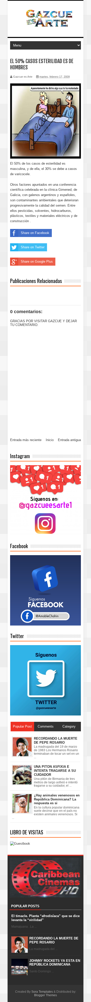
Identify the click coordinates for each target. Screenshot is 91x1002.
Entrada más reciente (25, 440)
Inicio (50, 440)
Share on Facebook (35, 233)
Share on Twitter (32, 247)
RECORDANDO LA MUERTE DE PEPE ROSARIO (53, 940)
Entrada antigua (69, 440)
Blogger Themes (45, 995)
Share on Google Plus (37, 261)
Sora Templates (42, 991)
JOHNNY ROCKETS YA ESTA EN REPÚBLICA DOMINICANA (54, 963)
